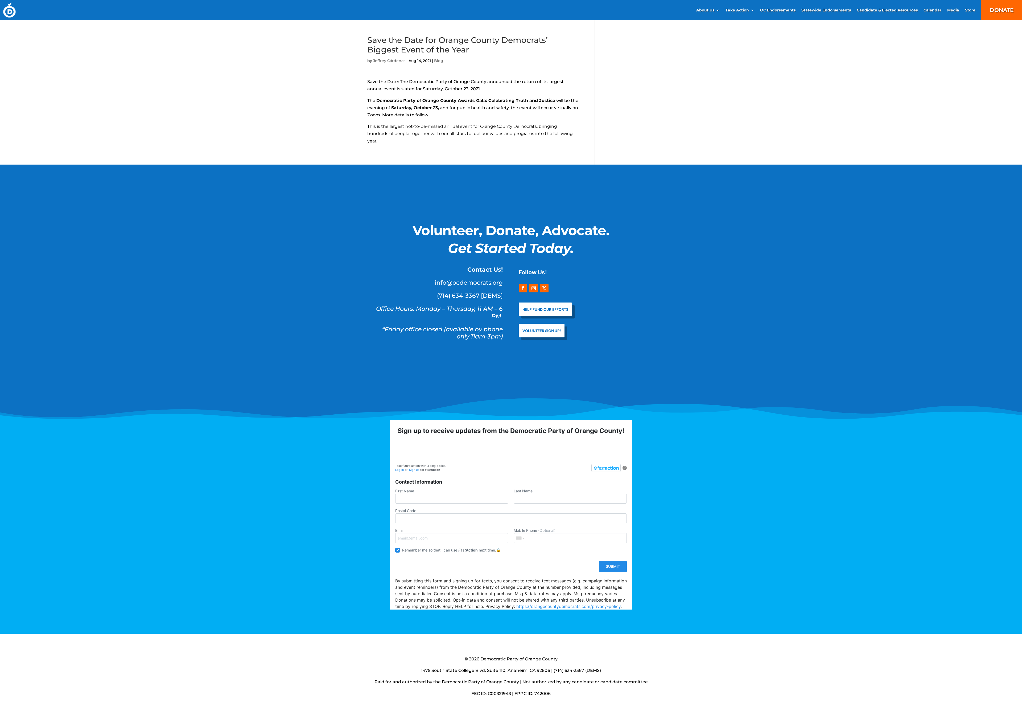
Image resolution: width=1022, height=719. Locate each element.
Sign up (414, 470)
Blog (438, 60)
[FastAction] (606, 468)
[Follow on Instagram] (533, 288)
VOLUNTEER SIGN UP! (541, 330)
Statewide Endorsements (826, 10)
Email (399, 530)
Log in (399, 470)
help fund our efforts (545, 309)
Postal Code (405, 510)
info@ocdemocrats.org (469, 282)
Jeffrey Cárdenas (389, 60)
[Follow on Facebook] (523, 288)
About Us (705, 10)
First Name (404, 491)
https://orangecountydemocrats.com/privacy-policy (568, 606)
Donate (1001, 10)
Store (970, 10)
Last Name (523, 491)
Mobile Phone (534, 530)
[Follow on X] (544, 288)
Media (953, 10)
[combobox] (520, 538)
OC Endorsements (778, 10)
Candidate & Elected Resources (887, 10)
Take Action (737, 10)
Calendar (932, 10)
